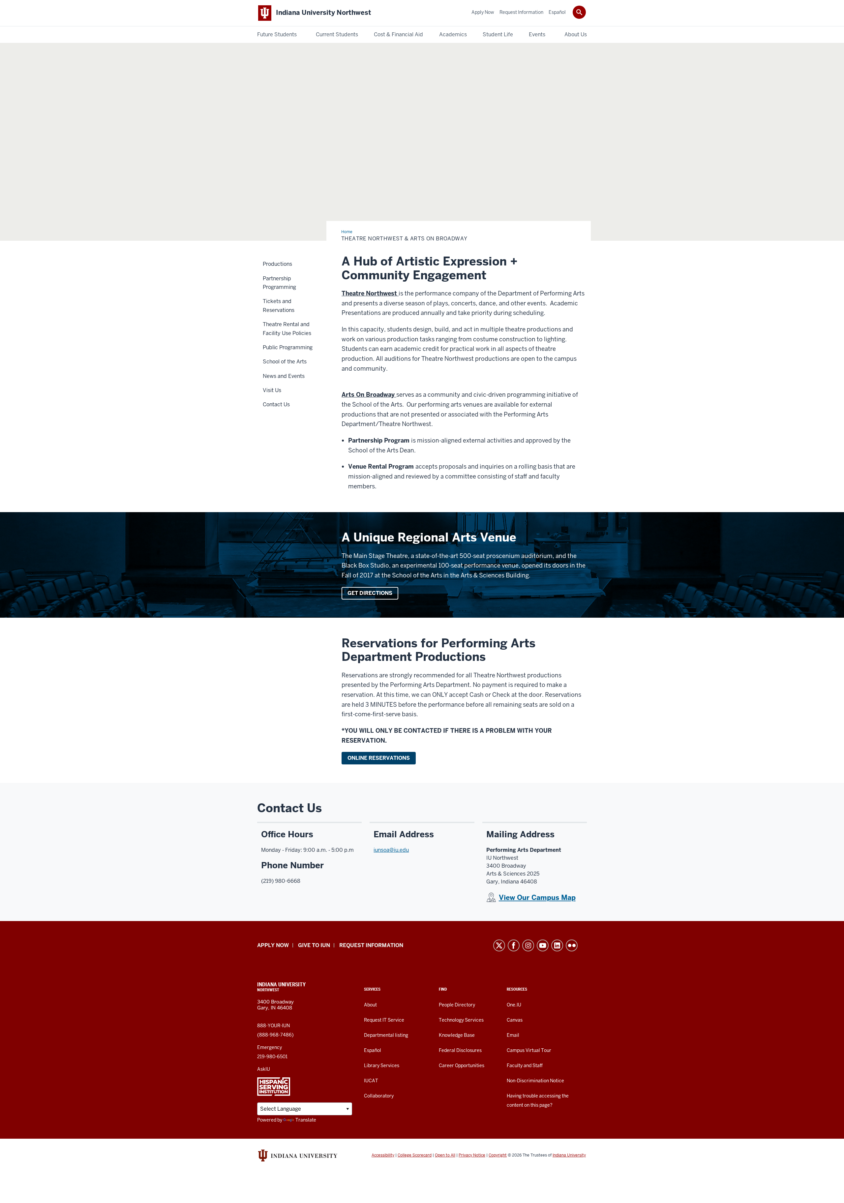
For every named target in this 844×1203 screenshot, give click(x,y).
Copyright (498, 1155)
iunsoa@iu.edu (391, 850)
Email (513, 1035)
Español (372, 1050)
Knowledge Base (457, 1035)
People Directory (457, 1005)
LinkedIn (557, 945)
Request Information (371, 945)
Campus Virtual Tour (529, 1050)
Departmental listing (386, 1035)
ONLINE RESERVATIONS (378, 758)
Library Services (381, 1065)
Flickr (572, 945)
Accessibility (383, 1155)
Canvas (515, 1020)
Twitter (499, 945)
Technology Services (461, 1020)
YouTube (543, 945)
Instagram (528, 945)
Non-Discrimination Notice (535, 1081)
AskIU (263, 1069)
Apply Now (273, 945)
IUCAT (371, 1081)
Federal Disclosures (460, 1050)
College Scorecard (415, 1155)
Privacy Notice (472, 1155)
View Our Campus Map (537, 897)
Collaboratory (379, 1096)
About (370, 1005)
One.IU (514, 1005)
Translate (305, 1120)
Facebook (514, 945)
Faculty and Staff (525, 1065)
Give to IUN (314, 945)
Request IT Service (384, 1020)
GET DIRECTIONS (369, 593)
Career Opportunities (461, 1065)
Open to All (445, 1155)
